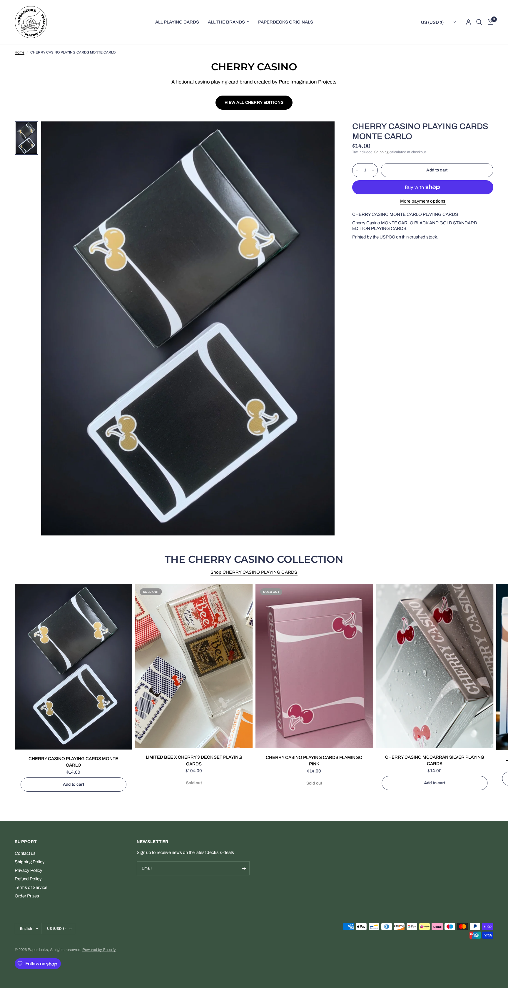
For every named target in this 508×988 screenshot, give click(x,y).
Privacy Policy (28, 870)
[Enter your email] (244, 868)
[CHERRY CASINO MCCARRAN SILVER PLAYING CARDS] (435, 666)
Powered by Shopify (99, 950)
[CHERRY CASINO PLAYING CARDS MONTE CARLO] (73, 667)
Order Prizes (27, 896)
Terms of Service (31, 887)
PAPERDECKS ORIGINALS (285, 22)
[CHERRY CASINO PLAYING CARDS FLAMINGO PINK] (314, 666)
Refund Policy (28, 879)
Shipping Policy (30, 862)
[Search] (479, 22)
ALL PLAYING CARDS (177, 22)
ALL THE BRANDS (226, 22)
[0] (489, 22)
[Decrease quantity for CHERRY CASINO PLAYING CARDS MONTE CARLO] (356, 170)
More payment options (423, 201)
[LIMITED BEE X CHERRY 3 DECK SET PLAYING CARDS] (194, 666)
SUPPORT (26, 842)
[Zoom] (322, 133)
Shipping (381, 152)
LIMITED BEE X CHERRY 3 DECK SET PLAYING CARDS (194, 761)
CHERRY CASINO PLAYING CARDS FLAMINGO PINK (314, 761)
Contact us (25, 853)
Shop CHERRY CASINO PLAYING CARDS (254, 572)
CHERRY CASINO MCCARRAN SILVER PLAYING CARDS (434, 760)
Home (19, 52)
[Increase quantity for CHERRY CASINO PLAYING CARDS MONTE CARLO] (373, 170)
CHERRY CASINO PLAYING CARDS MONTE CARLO (73, 762)
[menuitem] (177, 22)
